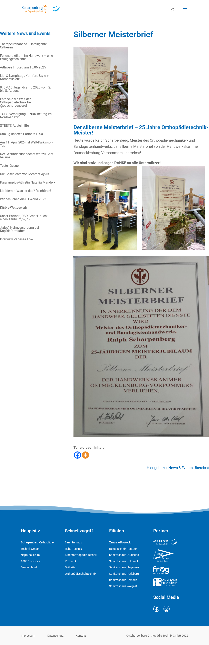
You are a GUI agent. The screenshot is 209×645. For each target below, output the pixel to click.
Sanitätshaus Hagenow (124, 567)
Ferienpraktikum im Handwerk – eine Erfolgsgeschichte (26, 57)
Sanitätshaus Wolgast (123, 586)
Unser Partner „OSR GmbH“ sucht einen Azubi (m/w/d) (24, 217)
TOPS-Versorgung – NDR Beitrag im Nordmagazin (26, 115)
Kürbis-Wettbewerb (13, 207)
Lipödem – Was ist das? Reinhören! (25, 191)
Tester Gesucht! (11, 166)
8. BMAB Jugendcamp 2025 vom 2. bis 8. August (25, 89)
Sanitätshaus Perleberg (124, 573)
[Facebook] (77, 455)
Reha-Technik (73, 548)
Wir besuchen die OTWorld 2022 (23, 199)
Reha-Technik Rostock (123, 548)
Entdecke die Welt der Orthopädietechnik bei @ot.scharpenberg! (15, 102)
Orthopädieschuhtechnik (80, 573)
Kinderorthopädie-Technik (81, 555)
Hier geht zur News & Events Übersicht (178, 468)
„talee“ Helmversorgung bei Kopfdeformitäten (19, 229)
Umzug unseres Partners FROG (22, 134)
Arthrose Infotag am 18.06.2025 (23, 67)
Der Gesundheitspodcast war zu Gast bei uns (26, 155)
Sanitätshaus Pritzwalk (124, 561)
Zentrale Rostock (120, 542)
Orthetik (70, 567)
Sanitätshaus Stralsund (124, 555)
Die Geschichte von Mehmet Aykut (24, 174)
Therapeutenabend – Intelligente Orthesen (23, 45)
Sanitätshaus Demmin (123, 580)
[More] (85, 455)
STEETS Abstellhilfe (14, 126)
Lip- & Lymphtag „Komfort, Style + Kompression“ (24, 77)
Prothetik (71, 561)
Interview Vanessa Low (16, 239)
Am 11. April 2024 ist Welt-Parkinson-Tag (26, 144)
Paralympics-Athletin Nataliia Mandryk (27, 182)
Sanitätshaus (73, 542)
